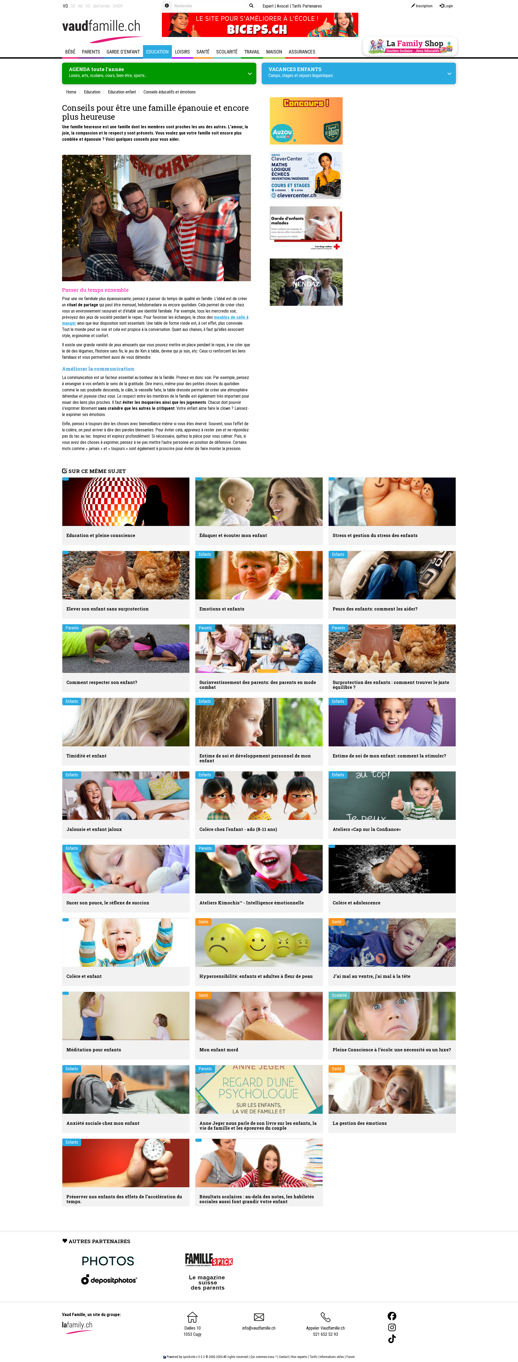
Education (157, 52)
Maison (274, 52)
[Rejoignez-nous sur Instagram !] (392, 1327)
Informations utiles (331, 1357)
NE (80, 6)
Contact (284, 1357)
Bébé (70, 52)
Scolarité (227, 52)
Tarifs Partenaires (307, 6)
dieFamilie (101, 6)
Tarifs (313, 1357)
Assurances (302, 52)
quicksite (189, 1357)
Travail (252, 52)
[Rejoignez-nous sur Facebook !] (392, 1316)
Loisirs (182, 52)
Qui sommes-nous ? (263, 1357)
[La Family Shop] (410, 46)
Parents (91, 52)
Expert (268, 6)
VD (65, 6)
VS (88, 6)
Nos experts (299, 1357)
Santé (203, 52)
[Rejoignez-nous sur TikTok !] (392, 1338)
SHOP (118, 6)
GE (73, 6)
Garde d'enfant (123, 52)
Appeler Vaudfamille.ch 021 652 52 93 (325, 1331)
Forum (350, 1357)
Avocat (283, 6)
